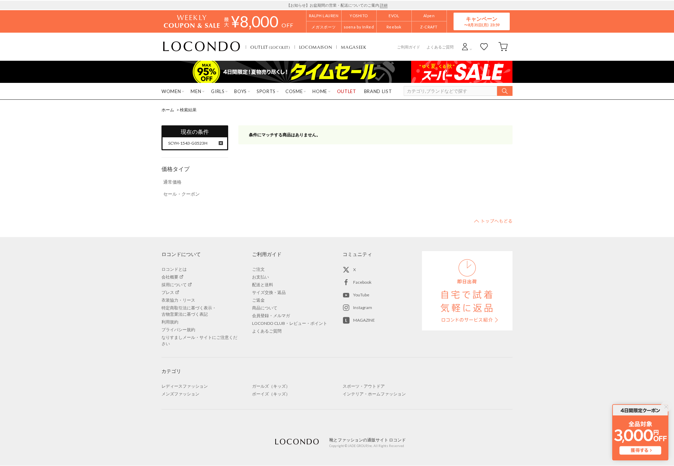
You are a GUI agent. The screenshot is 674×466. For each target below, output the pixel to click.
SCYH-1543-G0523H (187, 143)
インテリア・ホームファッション (374, 393)
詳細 (384, 5)
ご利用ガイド (408, 47)
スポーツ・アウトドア (364, 386)
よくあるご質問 (440, 47)
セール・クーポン (181, 194)
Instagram (362, 307)
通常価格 (172, 182)
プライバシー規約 (178, 329)
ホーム (167, 109)
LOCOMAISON (315, 47)
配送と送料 (262, 284)
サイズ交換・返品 (269, 292)
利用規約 (169, 321)
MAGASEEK (353, 47)
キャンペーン (481, 21)
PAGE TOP (493, 221)
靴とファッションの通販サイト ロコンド (201, 46)
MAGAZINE (364, 320)
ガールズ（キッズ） (271, 386)
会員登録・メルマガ (271, 315)
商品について (264, 307)
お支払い (260, 277)
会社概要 (169, 277)
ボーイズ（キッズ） (271, 393)
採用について (174, 284)
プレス (167, 292)
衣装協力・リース (178, 300)
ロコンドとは (174, 269)
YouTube (361, 294)
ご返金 (258, 300)
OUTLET (270, 47)
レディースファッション (184, 386)
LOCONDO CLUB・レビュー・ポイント (289, 323)
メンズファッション (180, 393)
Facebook (362, 282)
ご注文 (258, 269)
